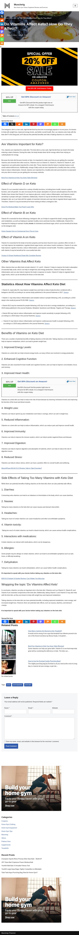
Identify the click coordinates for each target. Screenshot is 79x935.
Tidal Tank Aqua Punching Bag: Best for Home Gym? (19, 872)
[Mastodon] (40, 124)
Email (30, 708)
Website (55, 708)
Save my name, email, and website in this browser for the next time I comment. (32, 741)
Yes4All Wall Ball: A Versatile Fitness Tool (15, 865)
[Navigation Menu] (75, 5)
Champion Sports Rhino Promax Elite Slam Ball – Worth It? (21, 859)
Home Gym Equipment (9, 828)
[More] (62, 124)
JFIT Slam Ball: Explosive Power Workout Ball (17, 862)
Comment (8, 716)
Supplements (6, 845)
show (16, 116)
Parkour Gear (6, 841)
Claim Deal (72, 96)
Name (6, 708)
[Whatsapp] (55, 124)
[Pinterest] (33, 124)
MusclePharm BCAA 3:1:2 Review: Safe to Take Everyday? (21, 468)
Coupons (4, 821)
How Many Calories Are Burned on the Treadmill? (45, 631)
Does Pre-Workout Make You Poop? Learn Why (17, 207)
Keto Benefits (17, 685)
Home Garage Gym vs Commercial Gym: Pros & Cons (19, 231)
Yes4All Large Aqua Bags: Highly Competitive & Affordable (21, 869)
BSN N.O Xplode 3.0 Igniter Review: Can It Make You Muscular (23, 578)
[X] (12, 124)
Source (66, 292)
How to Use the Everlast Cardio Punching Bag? (44, 661)
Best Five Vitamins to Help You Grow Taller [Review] (19, 178)
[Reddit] (19, 124)
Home (6, 18)
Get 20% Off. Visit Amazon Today (39, 88)
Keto (8, 685)
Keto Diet (28, 685)
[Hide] (1, 47)
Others (3, 838)
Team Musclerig (12, 35)
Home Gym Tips (14, 18)
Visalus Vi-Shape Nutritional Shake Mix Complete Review (21, 255)
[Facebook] (5, 124)
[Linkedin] (26, 124)
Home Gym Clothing (8, 824)
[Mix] (47, 124)
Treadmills (5, 848)
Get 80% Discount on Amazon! (36, 97)
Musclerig (4, 834)
